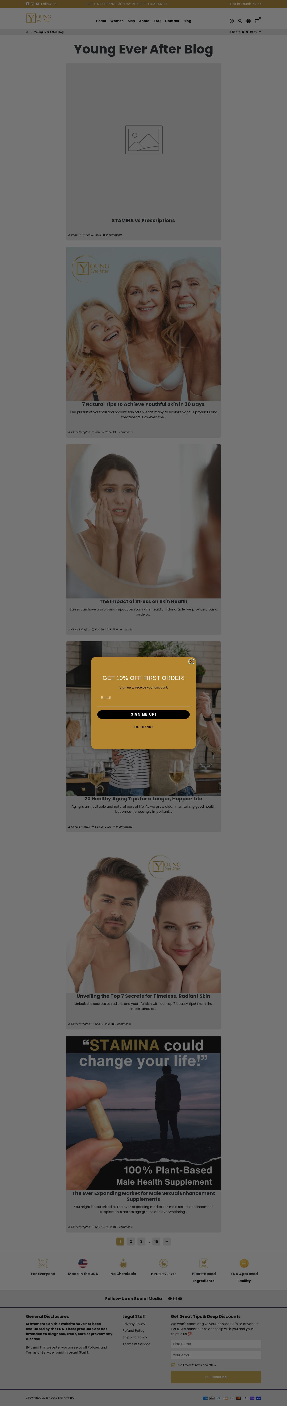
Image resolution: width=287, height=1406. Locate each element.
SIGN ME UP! (143, 714)
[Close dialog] (191, 661)
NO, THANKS (144, 727)
